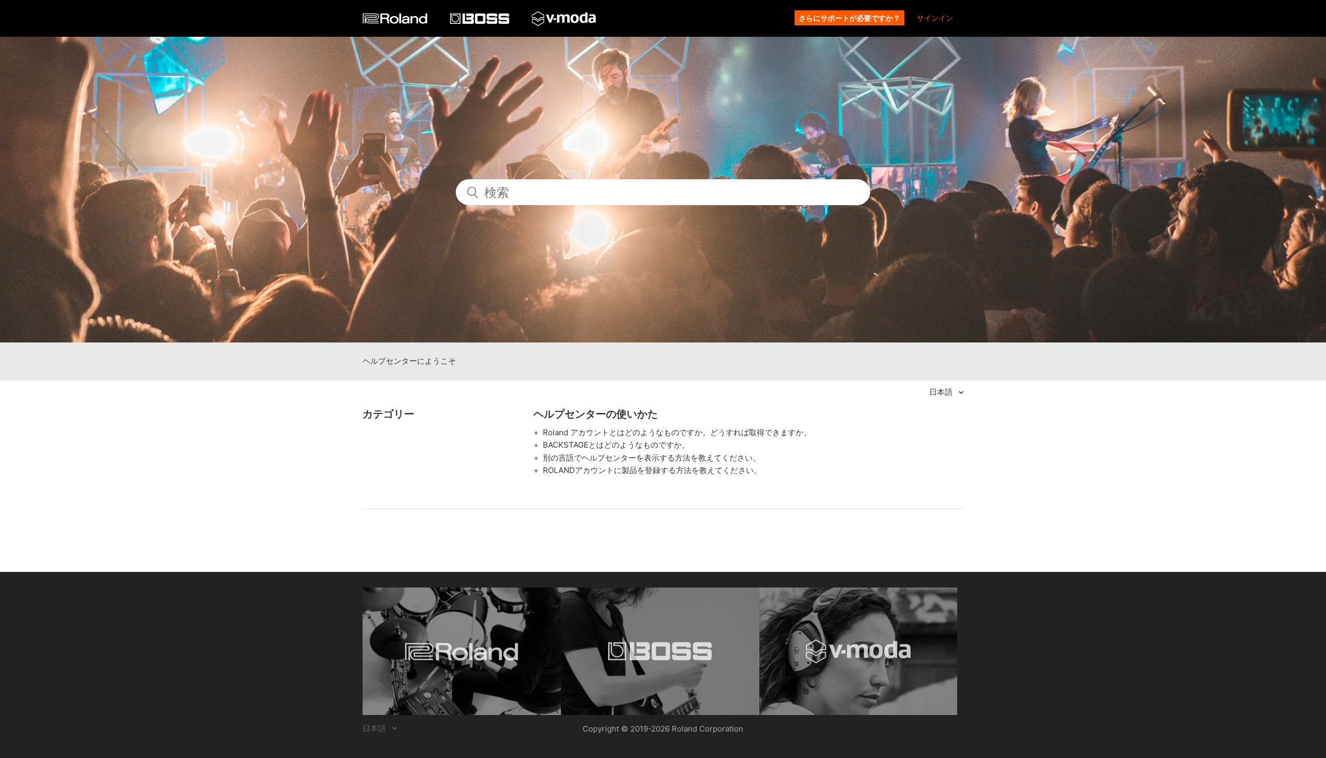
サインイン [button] (935, 17)
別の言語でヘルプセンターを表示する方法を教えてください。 (651, 458)
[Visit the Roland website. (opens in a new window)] (462, 651)
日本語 (942, 392)
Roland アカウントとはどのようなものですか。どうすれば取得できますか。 (677, 432)
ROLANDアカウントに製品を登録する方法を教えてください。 (652, 470)
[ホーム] (396, 21)
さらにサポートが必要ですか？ (849, 17)
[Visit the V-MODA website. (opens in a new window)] (858, 651)
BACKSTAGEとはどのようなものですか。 (616, 445)
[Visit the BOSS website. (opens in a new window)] (660, 651)
